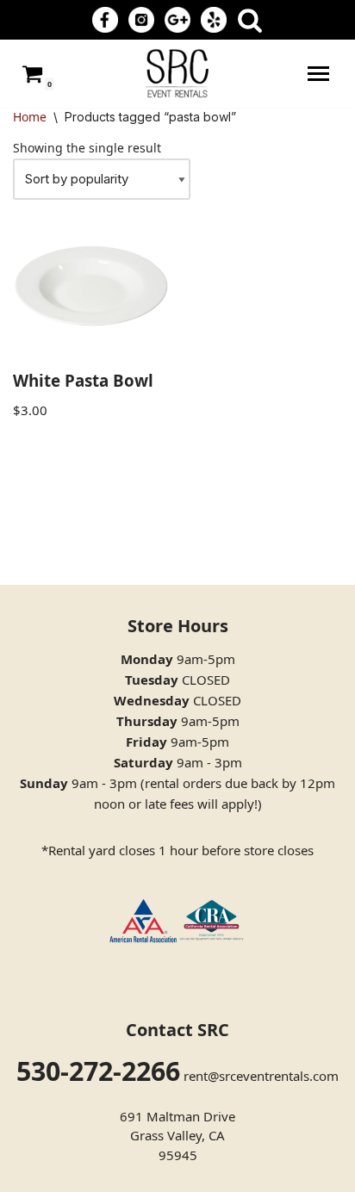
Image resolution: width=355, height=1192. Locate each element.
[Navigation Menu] (318, 74)
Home (30, 117)
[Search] (250, 20)
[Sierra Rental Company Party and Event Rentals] (177, 73)
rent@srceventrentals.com (261, 1075)
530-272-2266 (98, 1071)
